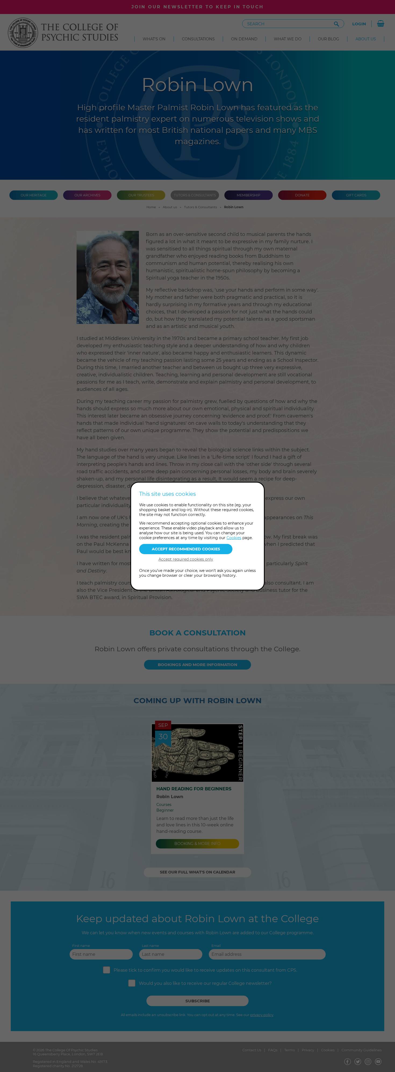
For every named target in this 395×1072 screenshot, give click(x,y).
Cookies (234, 537)
